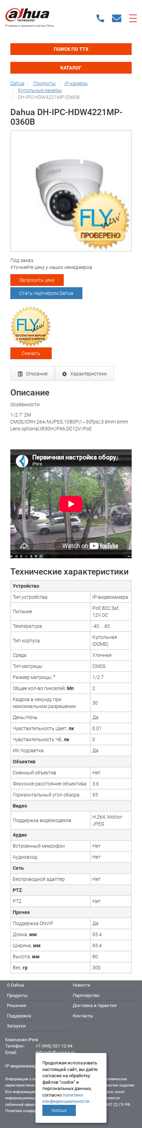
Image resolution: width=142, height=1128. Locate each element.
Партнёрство (86, 995)
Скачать (31, 353)
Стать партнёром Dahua (46, 293)
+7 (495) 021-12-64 (54, 1045)
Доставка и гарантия (94, 1005)
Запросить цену (37, 280)
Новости (81, 985)
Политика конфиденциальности (33, 1111)
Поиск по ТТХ (71, 49)
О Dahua (15, 985)
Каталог (71, 68)
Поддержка (19, 1015)
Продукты (17, 995)
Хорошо (59, 1110)
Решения (16, 1005)
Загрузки (16, 1025)
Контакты (83, 1015)
